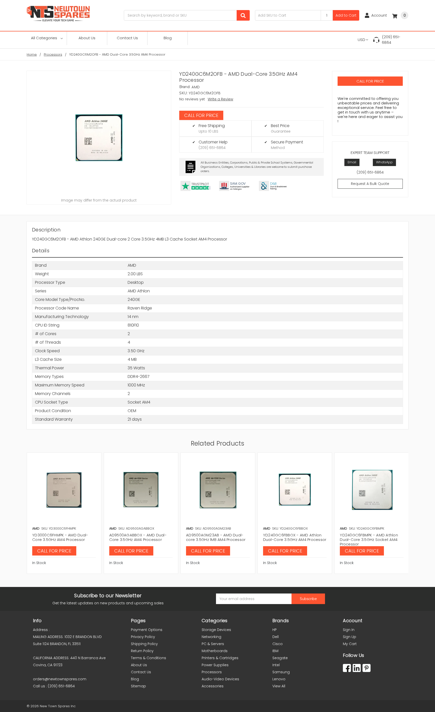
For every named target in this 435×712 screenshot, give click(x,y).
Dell (275, 636)
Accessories (213, 686)
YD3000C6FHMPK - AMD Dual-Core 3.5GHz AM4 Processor (60, 537)
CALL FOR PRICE (201, 115)
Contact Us (127, 38)
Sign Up (349, 636)
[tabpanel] (64, 513)
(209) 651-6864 (391, 39)
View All (278, 686)
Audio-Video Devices (220, 679)
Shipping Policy (144, 643)
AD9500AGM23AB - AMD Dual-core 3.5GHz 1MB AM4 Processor (215, 537)
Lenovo (278, 679)
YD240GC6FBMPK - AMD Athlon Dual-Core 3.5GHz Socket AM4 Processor (369, 539)
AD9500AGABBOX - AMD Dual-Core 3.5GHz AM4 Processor (138, 537)
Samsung (281, 672)
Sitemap (138, 686)
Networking (211, 636)
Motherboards (215, 650)
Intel (276, 664)
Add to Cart (346, 15)
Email (352, 162)
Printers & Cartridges (220, 657)
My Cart (350, 643)
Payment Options (146, 629)
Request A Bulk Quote (370, 183)
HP (274, 629)
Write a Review (220, 99)
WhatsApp (384, 162)
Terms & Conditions (148, 657)
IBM (275, 650)
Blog (168, 38)
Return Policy (142, 650)
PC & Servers (213, 643)
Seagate (280, 657)
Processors (212, 672)
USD (361, 39)
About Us (87, 38)
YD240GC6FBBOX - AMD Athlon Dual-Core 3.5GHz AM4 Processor (295, 537)
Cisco (277, 643)
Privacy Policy (143, 636)
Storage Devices (216, 629)
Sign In (348, 629)
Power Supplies (215, 664)
